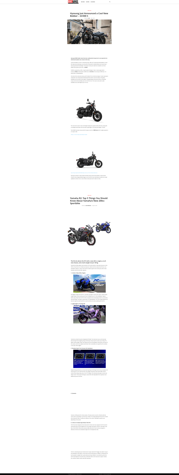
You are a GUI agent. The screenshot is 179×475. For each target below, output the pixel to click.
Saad (89, 18)
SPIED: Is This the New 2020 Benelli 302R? (79, 134)
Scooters (87, 1)
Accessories (93, 1)
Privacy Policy (100, 474)
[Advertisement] (89, 7)
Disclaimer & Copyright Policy (107, 474)
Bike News (83, 1)
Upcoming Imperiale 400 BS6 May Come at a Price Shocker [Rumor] (84, 172)
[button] (110, 1)
